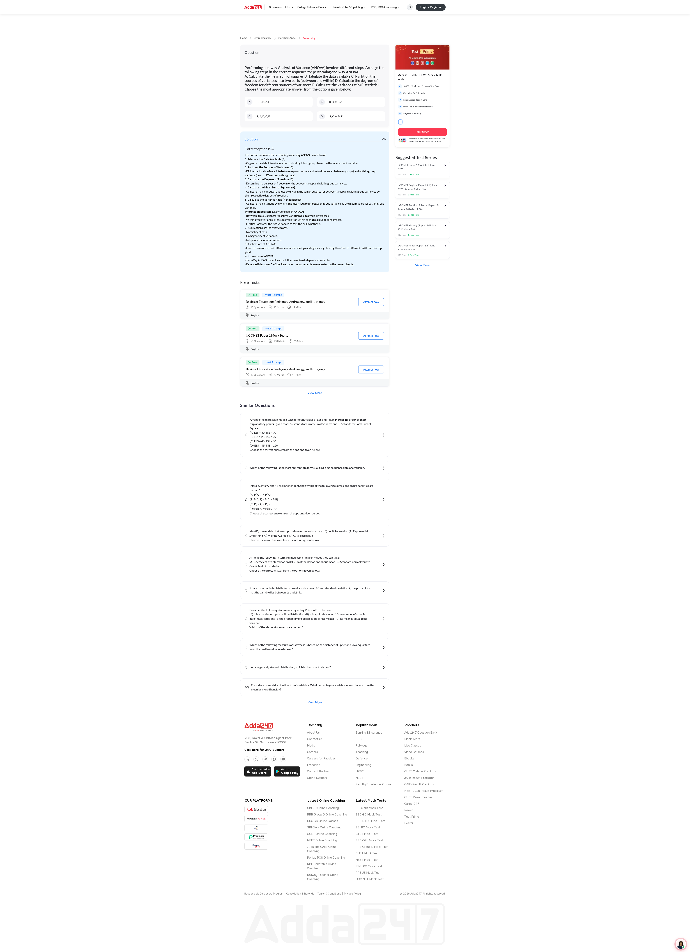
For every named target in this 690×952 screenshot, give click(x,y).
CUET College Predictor (420, 771)
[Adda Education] (256, 809)
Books (408, 765)
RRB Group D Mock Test (372, 847)
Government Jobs (280, 7)
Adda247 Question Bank (420, 732)
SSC (359, 739)
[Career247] (256, 846)
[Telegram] (265, 759)
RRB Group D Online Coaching (327, 814)
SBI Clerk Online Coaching (324, 827)
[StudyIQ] (256, 827)
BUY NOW (423, 132)
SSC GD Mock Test (369, 814)
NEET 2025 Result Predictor (423, 791)
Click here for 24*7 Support (264, 750)
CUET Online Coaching (322, 834)
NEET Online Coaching (322, 840)
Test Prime (411, 817)
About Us (313, 732)
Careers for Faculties (321, 758)
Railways (361, 745)
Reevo (408, 810)
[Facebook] (274, 759)
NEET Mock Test (367, 860)
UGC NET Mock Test (370, 879)
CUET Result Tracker (418, 797)
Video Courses (414, 752)
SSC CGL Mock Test (369, 840)
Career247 (411, 804)
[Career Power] (256, 818)
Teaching (362, 752)
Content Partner (318, 771)
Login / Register (430, 7)
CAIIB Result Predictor (419, 784)
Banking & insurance (369, 732)
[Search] (410, 7)
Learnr (408, 823)
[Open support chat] (681, 944)
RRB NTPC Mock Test (370, 821)
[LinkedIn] (247, 759)
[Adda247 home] (253, 7)
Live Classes (412, 745)
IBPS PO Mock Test (369, 866)
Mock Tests (412, 739)
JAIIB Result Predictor (419, 778)
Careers (312, 752)
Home (243, 38)
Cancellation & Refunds (300, 893)
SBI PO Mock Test (368, 827)
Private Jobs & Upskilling (348, 7)
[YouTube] (283, 759)
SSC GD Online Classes (322, 821)
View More (315, 393)
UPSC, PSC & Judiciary (383, 7)
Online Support (317, 778)
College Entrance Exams (311, 7)
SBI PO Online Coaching (323, 808)
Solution (251, 139)
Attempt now (371, 302)
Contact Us (315, 739)
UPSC (360, 771)
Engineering (363, 765)
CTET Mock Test (367, 834)
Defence (362, 758)
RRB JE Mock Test (368, 873)
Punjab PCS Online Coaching (326, 857)
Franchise (313, 765)
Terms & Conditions (329, 893)
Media (311, 745)
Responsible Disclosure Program (263, 893)
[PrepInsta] (256, 836)
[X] (256, 759)
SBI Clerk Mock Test (369, 808)
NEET (359, 778)
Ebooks (409, 758)
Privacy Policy (352, 893)
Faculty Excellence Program (374, 784)
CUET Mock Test (367, 853)
